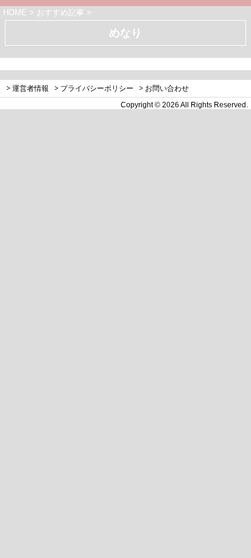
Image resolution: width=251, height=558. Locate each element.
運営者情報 (30, 88)
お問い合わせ (167, 88)
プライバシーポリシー (96, 88)
